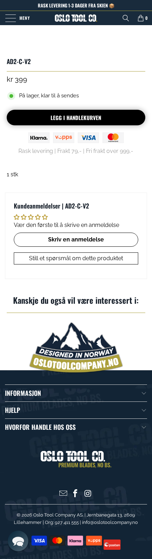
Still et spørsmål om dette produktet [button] (76, 258)
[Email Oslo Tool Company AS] (63, 494)
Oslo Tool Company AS (58, 515)
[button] (18, 541)
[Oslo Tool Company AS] (76, 18)
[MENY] (9, 18)
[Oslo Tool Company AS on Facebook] (75, 494)
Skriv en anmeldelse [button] (76, 239)
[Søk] (126, 18)
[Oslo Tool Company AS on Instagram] (88, 494)
